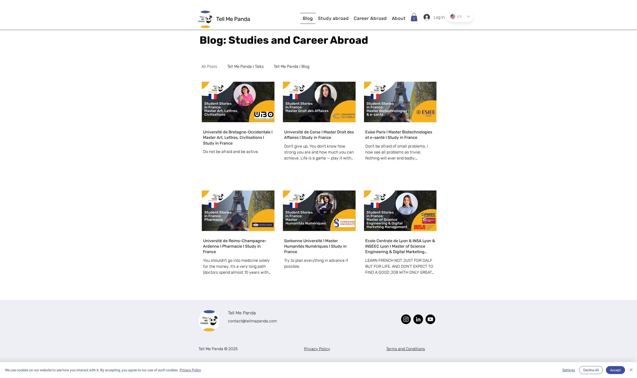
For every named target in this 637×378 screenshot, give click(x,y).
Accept (615, 370)
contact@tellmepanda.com (252, 321)
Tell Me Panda (242, 313)
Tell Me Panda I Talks (245, 66)
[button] (333, 18)
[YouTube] (430, 319)
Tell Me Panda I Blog (291, 66)
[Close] (631, 370)
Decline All (591, 370)
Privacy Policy (190, 370)
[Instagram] (406, 319)
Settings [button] (568, 370)
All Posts (209, 66)
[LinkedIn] (418, 319)
